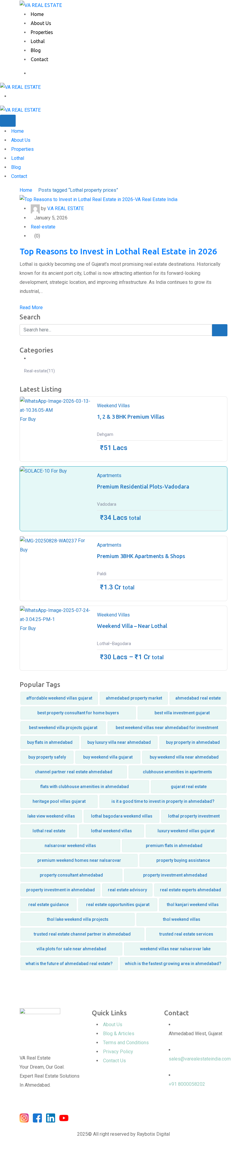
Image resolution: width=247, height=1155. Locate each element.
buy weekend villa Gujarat (108, 757)
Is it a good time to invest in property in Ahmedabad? (162, 801)
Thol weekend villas (181, 919)
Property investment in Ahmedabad (60, 889)
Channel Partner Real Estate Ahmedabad (73, 771)
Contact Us (114, 1060)
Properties (42, 32)
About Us (41, 23)
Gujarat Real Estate (189, 786)
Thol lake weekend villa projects (77, 919)
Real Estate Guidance (48, 904)
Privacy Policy (118, 1051)
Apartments (109, 475)
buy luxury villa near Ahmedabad (119, 742)
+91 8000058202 (187, 1084)
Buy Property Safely (47, 757)
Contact (39, 59)
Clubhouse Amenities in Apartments (177, 771)
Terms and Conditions (126, 1042)
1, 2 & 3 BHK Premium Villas (130, 417)
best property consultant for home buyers (78, 712)
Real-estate (43, 227)
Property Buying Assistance (183, 860)
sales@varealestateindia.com (200, 1059)
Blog (36, 50)
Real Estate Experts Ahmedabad (190, 889)
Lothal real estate (49, 830)
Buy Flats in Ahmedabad (50, 742)
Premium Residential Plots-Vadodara (143, 486)
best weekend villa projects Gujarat (63, 727)
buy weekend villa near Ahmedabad (184, 757)
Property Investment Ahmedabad (175, 875)
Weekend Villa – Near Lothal (132, 626)
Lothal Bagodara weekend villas (121, 816)
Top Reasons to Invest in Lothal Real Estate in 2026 (118, 251)
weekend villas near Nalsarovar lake (175, 948)
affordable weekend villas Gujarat (59, 698)
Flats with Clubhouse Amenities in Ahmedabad (84, 786)
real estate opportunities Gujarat (117, 904)
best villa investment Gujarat (182, 712)
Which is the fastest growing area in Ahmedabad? (173, 963)
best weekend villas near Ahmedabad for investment (167, 727)
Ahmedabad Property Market (134, 698)
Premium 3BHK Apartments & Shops (141, 556)
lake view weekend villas (51, 816)
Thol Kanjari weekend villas (193, 904)
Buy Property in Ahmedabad (193, 742)
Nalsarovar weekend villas (70, 845)
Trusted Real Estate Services (186, 934)
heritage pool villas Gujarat (59, 801)
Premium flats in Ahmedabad (174, 845)
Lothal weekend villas (111, 830)
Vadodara (106, 504)
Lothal (38, 41)
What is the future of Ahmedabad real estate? (69, 963)
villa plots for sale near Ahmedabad (71, 948)
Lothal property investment (194, 816)
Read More (31, 307)
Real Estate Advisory (127, 889)
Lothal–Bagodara (114, 643)
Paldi (101, 573)
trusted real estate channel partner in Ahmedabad (82, 934)
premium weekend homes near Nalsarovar (79, 860)
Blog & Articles (118, 1033)
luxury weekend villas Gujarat (186, 830)
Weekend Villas (113, 405)
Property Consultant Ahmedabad (71, 875)
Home (37, 14)
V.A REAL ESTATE (65, 208)
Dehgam (105, 434)
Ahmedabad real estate (198, 698)
